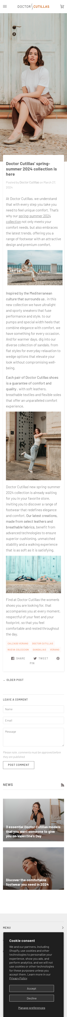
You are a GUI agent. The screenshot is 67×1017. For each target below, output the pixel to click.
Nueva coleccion (18, 649)
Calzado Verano (18, 643)
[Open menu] (8, 6)
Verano (54, 649)
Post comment (18, 764)
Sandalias (39, 649)
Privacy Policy (18, 978)
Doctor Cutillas (42, 643)
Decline (32, 998)
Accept (31, 988)
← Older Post (13, 679)
